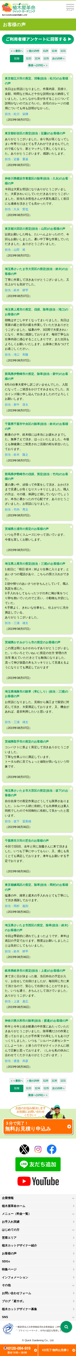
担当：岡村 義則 (16, 906)
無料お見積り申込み (28, 1126)
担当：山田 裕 (15, 249)
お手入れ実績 (10, 1221)
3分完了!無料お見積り (55, 1350)
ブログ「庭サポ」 (13, 1301)
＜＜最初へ (16, 50)
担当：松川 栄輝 (16, 114)
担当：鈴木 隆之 (16, 454)
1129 (45, 50)
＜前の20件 (33, 50)
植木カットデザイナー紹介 (19, 1245)
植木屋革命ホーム (13, 1205)
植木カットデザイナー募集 (19, 1309)
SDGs (6, 1261)
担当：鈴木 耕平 (16, 290)
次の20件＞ (58, 58)
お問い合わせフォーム (16, 1293)
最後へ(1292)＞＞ (38, 65)
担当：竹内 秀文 (16, 509)
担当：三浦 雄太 (16, 623)
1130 (54, 50)
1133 (28, 58)
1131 (63, 50)
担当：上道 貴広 (16, 1001)
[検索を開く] (66, 1327)
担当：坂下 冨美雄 (18, 821)
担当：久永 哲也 (16, 209)
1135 (46, 58)
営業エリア (9, 1237)
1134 (37, 58)
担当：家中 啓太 (16, 404)
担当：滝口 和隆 (16, 354)
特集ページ (9, 1269)
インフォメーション (15, 1277)
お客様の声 (9, 1253)
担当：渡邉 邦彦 (16, 1060)
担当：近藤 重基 (16, 159)
